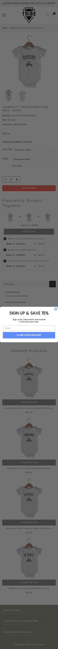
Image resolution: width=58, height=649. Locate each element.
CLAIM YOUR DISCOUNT (29, 335)
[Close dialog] (55, 309)
